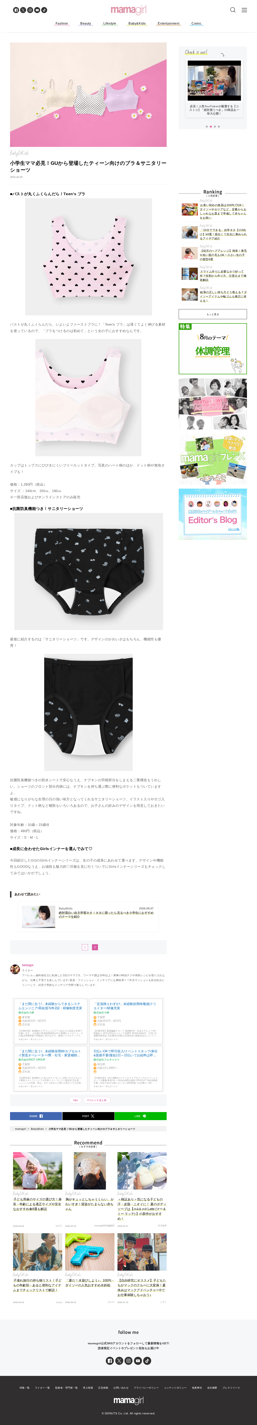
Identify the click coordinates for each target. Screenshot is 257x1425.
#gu (75, 1100)
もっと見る (213, 314)
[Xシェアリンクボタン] (119, 1361)
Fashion (62, 23)
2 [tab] (210, 126)
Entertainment (168, 23)
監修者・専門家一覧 (66, 1387)
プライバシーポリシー (146, 1387)
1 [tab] (206, 126)
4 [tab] (218, 126)
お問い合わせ (120, 1387)
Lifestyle (109, 23)
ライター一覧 (42, 1387)
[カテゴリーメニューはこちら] (244, 10)
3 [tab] (214, 126)
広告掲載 (103, 1387)
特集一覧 (25, 1387)
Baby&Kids (137, 23)
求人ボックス (37, 1039)
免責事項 (197, 1387)
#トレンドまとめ (96, 1100)
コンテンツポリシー (175, 1387)
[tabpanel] (214, 88)
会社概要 (212, 1387)
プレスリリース (231, 1387)
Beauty (85, 23)
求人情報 (88, 1387)
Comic (196, 23)
